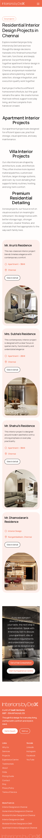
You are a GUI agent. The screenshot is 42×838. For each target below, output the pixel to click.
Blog (4, 784)
